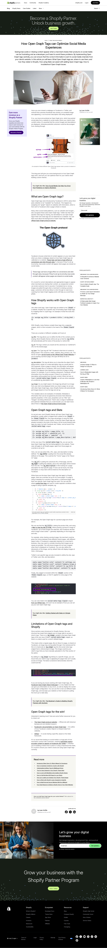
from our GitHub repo (38, 603)
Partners (47, 920)
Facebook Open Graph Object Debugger (44, 685)
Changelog (67, 927)
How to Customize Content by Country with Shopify (50, 765)
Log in (86, 3)
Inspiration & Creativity (86, 298)
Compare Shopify (69, 914)
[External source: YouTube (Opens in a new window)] (84, 936)
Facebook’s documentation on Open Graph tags (50, 727)
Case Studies (26, 8)
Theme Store (48, 914)
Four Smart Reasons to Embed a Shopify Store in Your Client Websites (55, 784)
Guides (66, 917)
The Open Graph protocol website (45, 722)
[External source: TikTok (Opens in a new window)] (92, 936)
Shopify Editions (30, 914)
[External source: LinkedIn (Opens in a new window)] (74, 812)
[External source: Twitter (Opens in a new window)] (70, 812)
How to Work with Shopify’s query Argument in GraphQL (51, 780)
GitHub (36, 734)
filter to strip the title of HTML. (42, 527)
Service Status (87, 920)
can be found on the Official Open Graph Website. (57, 354)
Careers (28, 917)
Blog (8, 8)
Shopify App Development (87, 282)
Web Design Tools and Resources (89, 274)
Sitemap (53, 937)
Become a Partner (16, 132)
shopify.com (78, 3)
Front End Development (56, 40)
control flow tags (41, 483)
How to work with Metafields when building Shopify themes (52, 773)
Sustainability (29, 927)
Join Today (53, 28)
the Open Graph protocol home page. (53, 404)
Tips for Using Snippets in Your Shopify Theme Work (50, 770)
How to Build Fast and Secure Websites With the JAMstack (52, 782)
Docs (25, 3)
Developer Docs (49, 911)
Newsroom (29, 923)
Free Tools (67, 923)
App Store (48, 917)
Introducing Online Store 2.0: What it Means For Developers (52, 763)
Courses (66, 920)
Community (33, 3)
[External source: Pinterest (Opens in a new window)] (77, 940)
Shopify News (16, 8)
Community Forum (88, 914)
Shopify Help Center (88, 911)
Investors (28, 920)
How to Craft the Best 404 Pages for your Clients (49, 775)
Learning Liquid (84, 369)
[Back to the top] (8, 909)
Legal (35, 937)
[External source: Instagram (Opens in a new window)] (88, 936)
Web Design (83, 362)
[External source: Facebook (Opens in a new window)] (66, 812)
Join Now (95, 3)
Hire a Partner (87, 917)
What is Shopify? (31, 911)
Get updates (90, 215)
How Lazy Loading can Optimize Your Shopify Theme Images (52, 777)
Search (96, 8)
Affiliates (47, 923)
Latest (34, 8)
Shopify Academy (44, 3)
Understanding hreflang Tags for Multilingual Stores (50, 768)
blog (46, 40)
